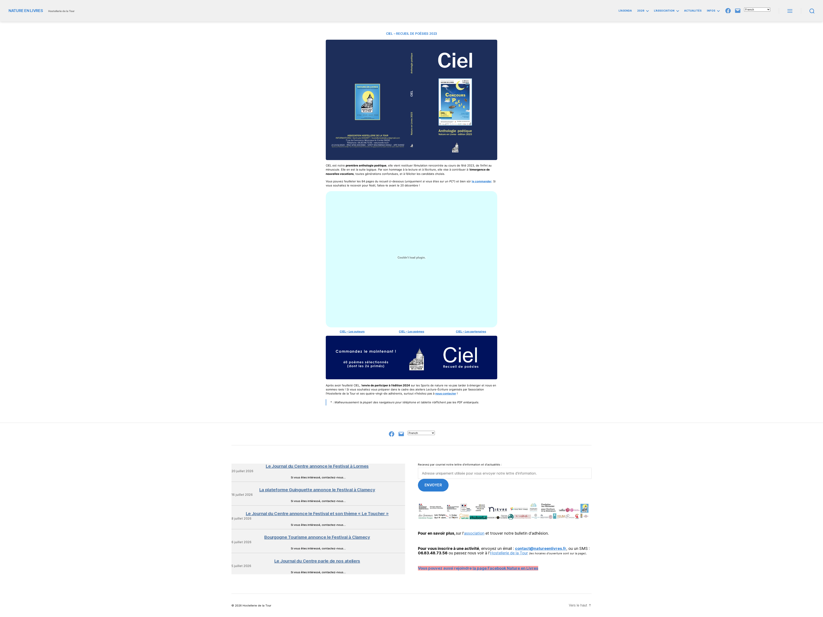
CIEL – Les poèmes (411, 331)
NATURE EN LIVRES (26, 11)
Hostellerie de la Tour (509, 553)
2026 (640, 10)
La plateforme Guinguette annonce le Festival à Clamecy (317, 489)
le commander (481, 181)
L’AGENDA (625, 10)
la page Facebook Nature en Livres (505, 568)
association (474, 533)
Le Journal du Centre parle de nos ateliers (317, 561)
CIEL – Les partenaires (471, 331)
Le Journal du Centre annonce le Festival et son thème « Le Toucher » (317, 513)
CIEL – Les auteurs (352, 331)
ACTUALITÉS (692, 10)
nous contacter (445, 393)
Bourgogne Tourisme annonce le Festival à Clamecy (317, 537)
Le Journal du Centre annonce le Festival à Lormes (317, 466)
